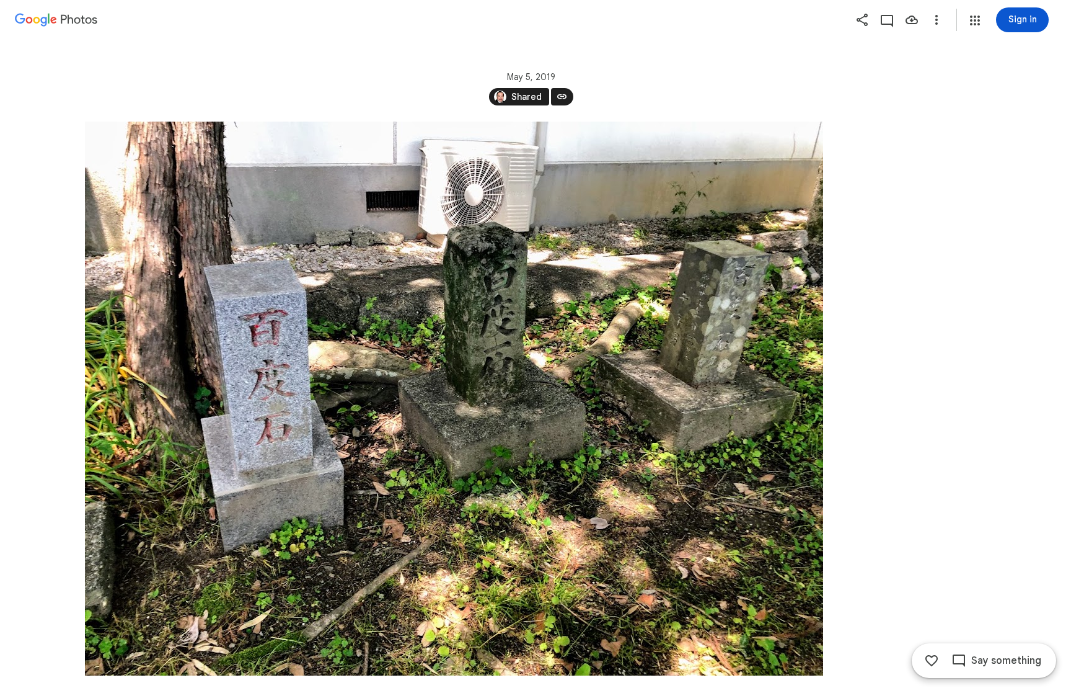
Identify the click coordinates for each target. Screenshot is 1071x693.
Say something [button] (1006, 661)
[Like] (931, 660)
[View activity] (887, 19)
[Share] (862, 19)
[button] (975, 20)
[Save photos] (911, 19)
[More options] (936, 19)
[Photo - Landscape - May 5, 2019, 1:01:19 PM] (454, 399)
